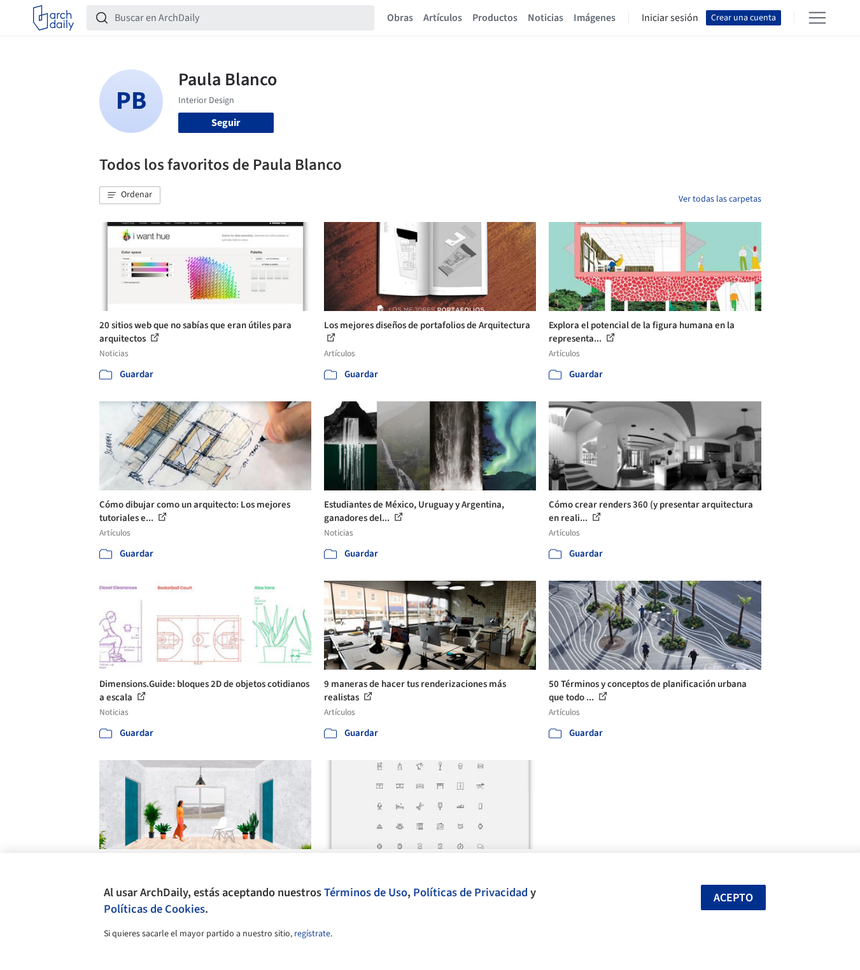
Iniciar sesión (670, 18)
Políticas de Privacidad (470, 892)
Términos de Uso (365, 892)
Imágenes (595, 18)
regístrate (312, 933)
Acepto (733, 898)
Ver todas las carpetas (720, 199)
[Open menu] (817, 18)
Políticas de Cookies (154, 909)
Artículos (442, 18)
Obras (400, 18)
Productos (495, 18)
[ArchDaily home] (53, 18)
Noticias (545, 18)
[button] (129, 195)
